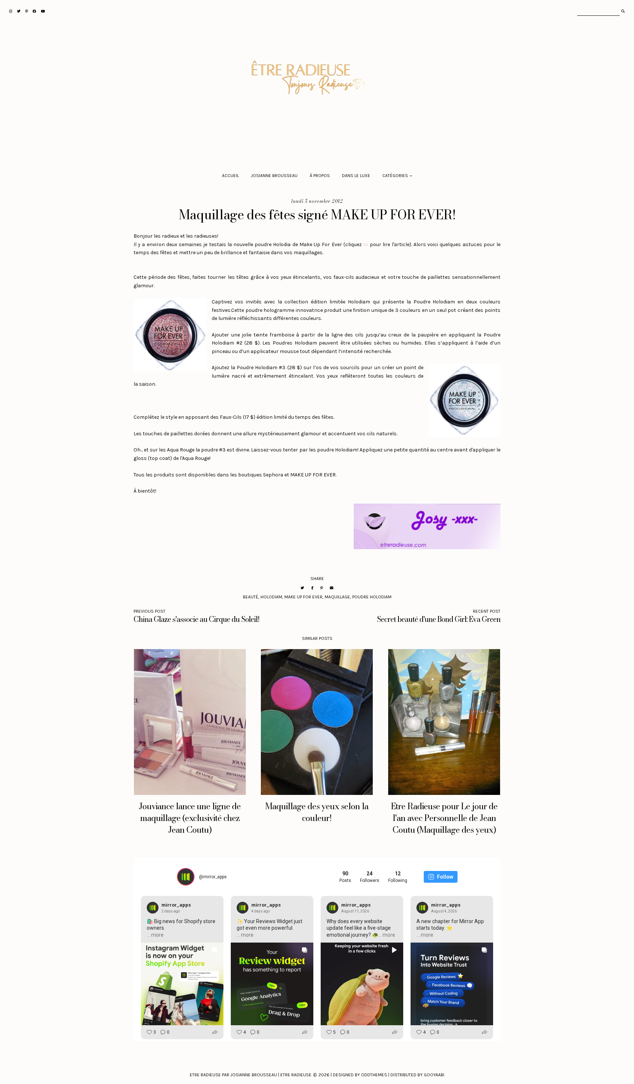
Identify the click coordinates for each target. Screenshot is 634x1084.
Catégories (395, 175)
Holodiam (271, 596)
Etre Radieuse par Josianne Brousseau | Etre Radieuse (250, 1074)
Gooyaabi (434, 1074)
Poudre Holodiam (371, 596)
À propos (320, 175)
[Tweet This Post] (302, 588)
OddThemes (374, 1074)
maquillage (337, 596)
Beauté (250, 596)
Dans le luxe (356, 175)
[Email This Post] (332, 588)
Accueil (230, 175)
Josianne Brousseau (274, 175)
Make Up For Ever (303, 596)
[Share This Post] (312, 588)
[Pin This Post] (321, 588)
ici (365, 244)
